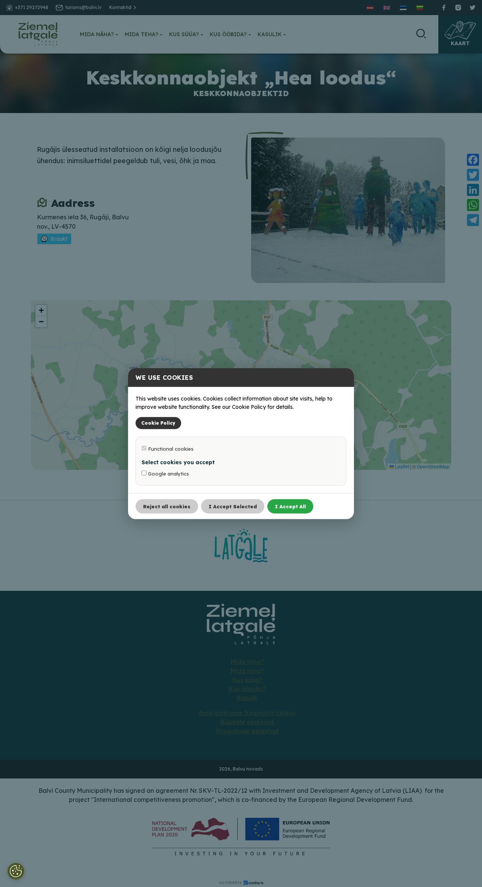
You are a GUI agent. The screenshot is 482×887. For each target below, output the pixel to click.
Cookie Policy (158, 422)
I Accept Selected (233, 506)
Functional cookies (170, 448)
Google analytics (167, 473)
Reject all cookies (167, 506)
